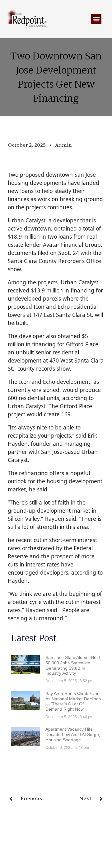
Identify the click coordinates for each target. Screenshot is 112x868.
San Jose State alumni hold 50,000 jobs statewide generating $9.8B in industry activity (72, 665)
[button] (96, 19)
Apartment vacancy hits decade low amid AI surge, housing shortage (72, 734)
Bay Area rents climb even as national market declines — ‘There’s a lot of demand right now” (73, 701)
